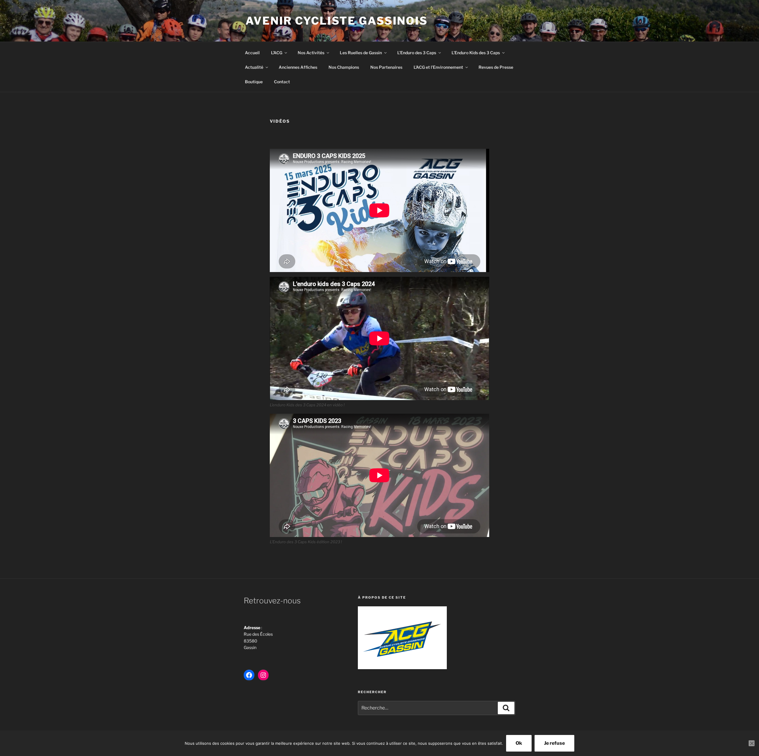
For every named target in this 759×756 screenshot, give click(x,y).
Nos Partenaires (386, 67)
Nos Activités (311, 52)
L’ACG (276, 52)
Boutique (254, 81)
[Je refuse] (752, 743)
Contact (282, 81)
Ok (519, 743)
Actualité (254, 67)
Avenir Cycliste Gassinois (336, 20)
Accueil (252, 52)
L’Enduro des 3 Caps (416, 52)
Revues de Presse (496, 67)
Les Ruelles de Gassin (361, 52)
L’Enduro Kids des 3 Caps (476, 52)
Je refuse (554, 743)
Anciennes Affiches (298, 67)
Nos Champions (344, 67)
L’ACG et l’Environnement (438, 67)
